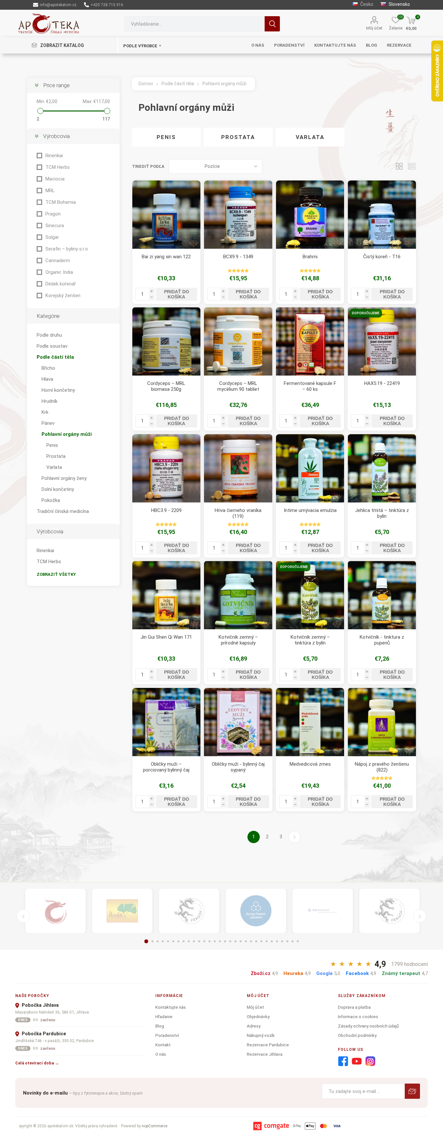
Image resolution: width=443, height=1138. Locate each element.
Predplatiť (412, 1091)
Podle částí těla (55, 357)
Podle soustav (52, 346)
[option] (55, 911)
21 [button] (251, 941)
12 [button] (204, 941)
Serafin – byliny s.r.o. (67, 249)
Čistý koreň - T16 (382, 257)
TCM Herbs (57, 167)
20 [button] (246, 941)
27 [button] (282, 941)
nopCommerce (154, 1126)
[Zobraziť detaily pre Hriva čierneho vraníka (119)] (238, 468)
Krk (45, 412)
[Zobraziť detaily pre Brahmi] (310, 214)
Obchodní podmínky (357, 1035)
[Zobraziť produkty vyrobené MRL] (256, 910)
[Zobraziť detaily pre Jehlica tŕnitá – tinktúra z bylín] (382, 468)
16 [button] (225, 941)
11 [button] (199, 941)
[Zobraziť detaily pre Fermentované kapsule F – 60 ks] (310, 341)
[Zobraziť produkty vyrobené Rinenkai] (55, 910)
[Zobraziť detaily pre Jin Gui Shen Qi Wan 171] (166, 595)
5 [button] (168, 941)
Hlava (47, 379)
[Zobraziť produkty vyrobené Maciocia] (189, 910)
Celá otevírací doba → (37, 1063)
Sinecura (54, 225)
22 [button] (256, 941)
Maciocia (55, 179)
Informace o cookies (358, 1016)
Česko (366, 4)
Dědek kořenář (60, 284)
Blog (159, 1025)
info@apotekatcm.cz (58, 5)
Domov (145, 83)
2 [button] (152, 941)
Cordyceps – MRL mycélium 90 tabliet (238, 386)
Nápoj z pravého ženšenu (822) (382, 767)
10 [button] (194, 941)
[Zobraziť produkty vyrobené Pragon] (389, 910)
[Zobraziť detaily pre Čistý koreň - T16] (382, 214)
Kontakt (163, 1044)
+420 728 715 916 (106, 5)
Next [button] (419, 916)
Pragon (53, 214)
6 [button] (173, 941)
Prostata (238, 137)
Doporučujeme (365, 313)
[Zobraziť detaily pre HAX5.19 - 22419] (382, 341)
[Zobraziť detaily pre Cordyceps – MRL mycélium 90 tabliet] (238, 341)
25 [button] (272, 941)
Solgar (52, 237)
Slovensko (399, 4)
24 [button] (267, 941)
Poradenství (167, 1035)
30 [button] (298, 941)
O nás (160, 1054)
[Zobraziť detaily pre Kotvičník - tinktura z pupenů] (382, 595)
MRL (50, 190)
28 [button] (287, 941)
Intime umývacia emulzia (310, 510)
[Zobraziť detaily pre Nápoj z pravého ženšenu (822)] (382, 722)
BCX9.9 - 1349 (238, 257)
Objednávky (258, 1016)
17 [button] (230, 941)
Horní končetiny (58, 390)
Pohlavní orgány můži (67, 434)
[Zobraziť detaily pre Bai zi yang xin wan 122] (166, 214)
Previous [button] (23, 916)
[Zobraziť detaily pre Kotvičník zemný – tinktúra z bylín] (310, 595)
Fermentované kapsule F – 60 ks (310, 386)
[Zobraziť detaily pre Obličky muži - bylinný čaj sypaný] (238, 722)
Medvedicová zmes (310, 764)
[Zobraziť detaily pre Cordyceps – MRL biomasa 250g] (166, 341)
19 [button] (241, 941)
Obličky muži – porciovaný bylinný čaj (166, 767)
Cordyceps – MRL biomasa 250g (166, 386)
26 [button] (277, 941)
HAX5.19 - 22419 (382, 383)
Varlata (310, 137)
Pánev (48, 423)
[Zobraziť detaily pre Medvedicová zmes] (310, 722)
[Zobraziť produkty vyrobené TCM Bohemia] (322, 910)
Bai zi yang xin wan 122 (166, 257)
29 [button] (292, 941)
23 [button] (261, 941)
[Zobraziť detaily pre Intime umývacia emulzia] (310, 468)
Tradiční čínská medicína (63, 511)
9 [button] (189, 941)
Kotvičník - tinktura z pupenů (382, 640)
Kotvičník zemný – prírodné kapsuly (238, 640)
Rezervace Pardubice (268, 1044)
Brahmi (310, 257)
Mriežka (399, 166)
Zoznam (411, 166)
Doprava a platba (354, 1007)
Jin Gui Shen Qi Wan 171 (166, 637)
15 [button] (220, 941)
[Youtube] (357, 1061)
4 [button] (163, 941)
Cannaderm (57, 260)
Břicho (48, 368)
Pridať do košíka (176, 294)
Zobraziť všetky (56, 574)
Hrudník (49, 401)
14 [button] (215, 941)
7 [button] (178, 941)
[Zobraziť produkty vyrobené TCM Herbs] (122, 910)
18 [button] (235, 941)
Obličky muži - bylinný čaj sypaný (238, 767)
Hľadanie (272, 23)
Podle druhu (49, 335)
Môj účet (374, 28)
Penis (166, 137)
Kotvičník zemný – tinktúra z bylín (310, 640)
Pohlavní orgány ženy (64, 478)
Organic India (59, 272)
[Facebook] (343, 1061)
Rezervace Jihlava (264, 1054)
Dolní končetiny (58, 489)
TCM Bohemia (60, 202)
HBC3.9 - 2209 (166, 510)
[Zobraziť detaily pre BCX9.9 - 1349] (238, 214)
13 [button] (209, 941)
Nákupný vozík (261, 1035)
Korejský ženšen (62, 295)
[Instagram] (370, 1061)
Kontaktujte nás (170, 1007)
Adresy (253, 1025)
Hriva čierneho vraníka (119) (238, 513)
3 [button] (158, 941)
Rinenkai (54, 155)
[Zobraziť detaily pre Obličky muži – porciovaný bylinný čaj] (166, 722)
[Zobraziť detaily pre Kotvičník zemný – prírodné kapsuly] (238, 595)
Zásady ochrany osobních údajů (368, 1025)
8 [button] (184, 941)
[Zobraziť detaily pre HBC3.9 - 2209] (166, 468)
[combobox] (194, 23)
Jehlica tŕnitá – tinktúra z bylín (382, 513)
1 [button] (146, 941)
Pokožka (51, 500)
